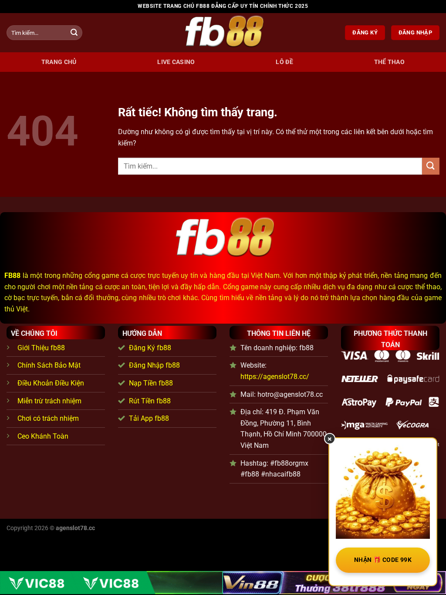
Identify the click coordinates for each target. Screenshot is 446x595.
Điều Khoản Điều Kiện (50, 383)
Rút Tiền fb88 (150, 401)
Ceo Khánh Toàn (42, 436)
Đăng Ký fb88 (150, 348)
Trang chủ (59, 62)
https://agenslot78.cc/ (274, 376)
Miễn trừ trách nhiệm (49, 401)
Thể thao (389, 62)
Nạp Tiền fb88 (151, 383)
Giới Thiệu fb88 (41, 348)
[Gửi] (74, 32)
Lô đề (284, 62)
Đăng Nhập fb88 (154, 365)
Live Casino (176, 62)
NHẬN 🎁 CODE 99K (383, 559)
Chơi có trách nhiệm (48, 418)
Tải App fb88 (149, 418)
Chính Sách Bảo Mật (49, 365)
